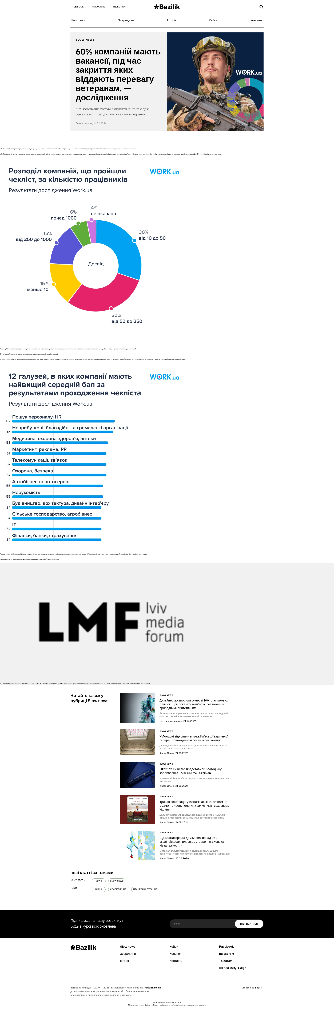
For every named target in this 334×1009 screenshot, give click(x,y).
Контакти (176, 961)
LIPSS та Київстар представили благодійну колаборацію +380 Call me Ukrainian (191, 771)
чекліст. (133, 149)
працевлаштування (145, 889)
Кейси (213, 20)
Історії (171, 20)
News (99, 881)
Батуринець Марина (171, 721)
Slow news (77, 20)
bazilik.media (153, 988)
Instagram (98, 7)
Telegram (119, 7)
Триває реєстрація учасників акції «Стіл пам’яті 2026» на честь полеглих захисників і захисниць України (194, 806)
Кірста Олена (167, 753)
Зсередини (126, 20)
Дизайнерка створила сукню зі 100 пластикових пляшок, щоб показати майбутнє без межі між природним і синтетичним (194, 704)
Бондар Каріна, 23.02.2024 (91, 123)
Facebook (77, 7)
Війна (98, 889)
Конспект (257, 20)
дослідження (118, 889)
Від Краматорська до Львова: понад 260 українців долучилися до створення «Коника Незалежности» (192, 842)
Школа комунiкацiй (232, 968)
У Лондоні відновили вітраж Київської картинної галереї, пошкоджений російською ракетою (194, 738)
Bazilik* (259, 988)
